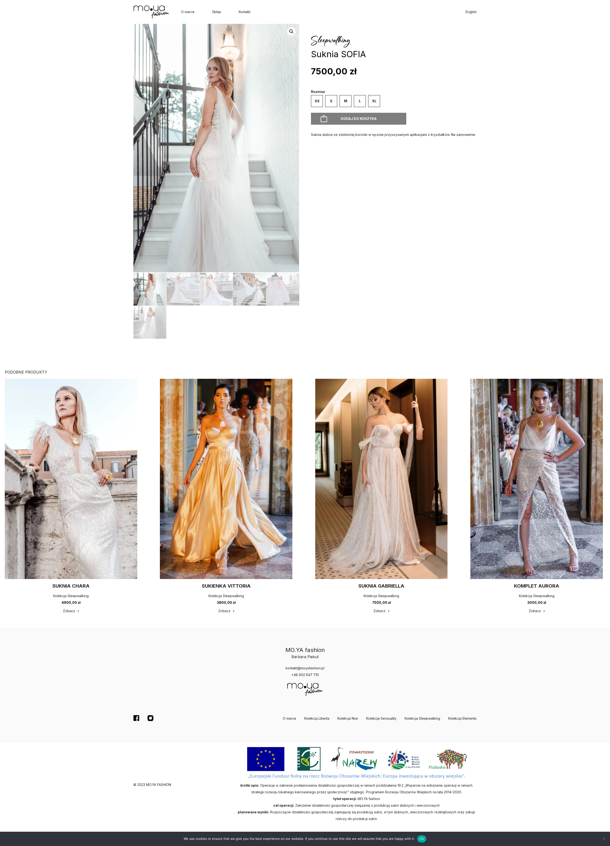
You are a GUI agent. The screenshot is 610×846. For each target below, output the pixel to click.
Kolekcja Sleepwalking (422, 718)
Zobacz (69, 611)
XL (374, 101)
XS (317, 101)
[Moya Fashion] (151, 12)
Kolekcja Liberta (316, 718)
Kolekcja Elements (462, 718)
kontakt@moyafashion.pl (305, 668)
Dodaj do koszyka (359, 119)
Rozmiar (318, 92)
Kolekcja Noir (347, 718)
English (471, 12)
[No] (604, 838)
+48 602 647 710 (305, 675)
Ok (422, 839)
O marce (187, 12)
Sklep (216, 12)
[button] (291, 31)
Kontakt (244, 12)
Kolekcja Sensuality (381, 718)
